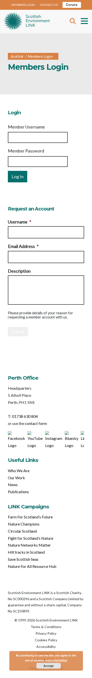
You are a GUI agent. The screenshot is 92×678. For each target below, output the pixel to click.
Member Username (26, 126)
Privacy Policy (46, 633)
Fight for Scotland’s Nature (30, 538)
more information (56, 660)
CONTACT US (49, 5)
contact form (36, 423)
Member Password (26, 150)
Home (27, 21)
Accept (48, 666)
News (13, 484)
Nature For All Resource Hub (32, 566)
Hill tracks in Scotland (26, 552)
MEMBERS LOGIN (23, 5)
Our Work (16, 477)
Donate (72, 4)
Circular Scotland (22, 531)
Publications (18, 491)
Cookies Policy (46, 640)
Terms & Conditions (46, 627)
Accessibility (46, 646)
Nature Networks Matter (29, 545)
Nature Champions (23, 524)
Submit (18, 331)
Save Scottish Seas (23, 559)
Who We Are (18, 470)
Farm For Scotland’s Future (30, 516)
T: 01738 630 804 (23, 416)
